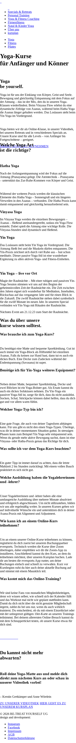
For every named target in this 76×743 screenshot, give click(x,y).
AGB (11, 734)
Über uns (13, 29)
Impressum (14, 731)
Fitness (12, 43)
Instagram (14, 724)
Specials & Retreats (20, 11)
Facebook (14, 727)
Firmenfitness (16, 22)
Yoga (11, 39)
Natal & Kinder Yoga (21, 26)
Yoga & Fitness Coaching (23, 18)
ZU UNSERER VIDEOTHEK (19, 703)
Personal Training (18, 15)
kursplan (13, 33)
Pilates (12, 46)
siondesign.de (39, 717)
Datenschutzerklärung (21, 738)
